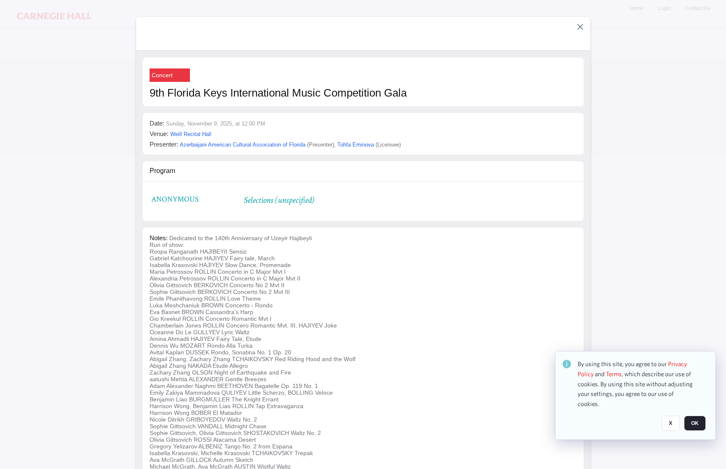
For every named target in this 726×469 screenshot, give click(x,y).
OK (695, 423)
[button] (580, 27)
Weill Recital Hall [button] (190, 134)
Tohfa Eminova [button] (355, 144)
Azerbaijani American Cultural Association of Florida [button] (242, 144)
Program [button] (162, 170)
